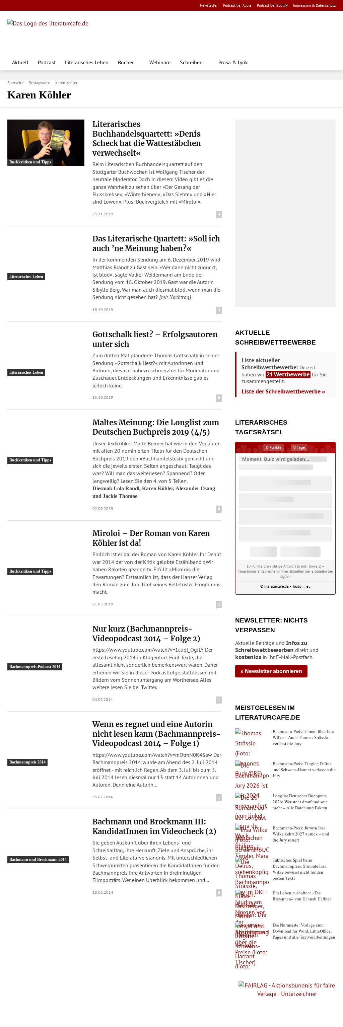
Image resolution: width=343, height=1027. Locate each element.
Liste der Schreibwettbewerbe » (283, 391)
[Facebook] (11, 5)
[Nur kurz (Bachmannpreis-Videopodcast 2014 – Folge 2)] (45, 647)
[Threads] (54, 5)
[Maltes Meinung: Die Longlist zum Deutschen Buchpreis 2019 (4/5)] (45, 441)
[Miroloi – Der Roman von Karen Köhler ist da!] (45, 552)
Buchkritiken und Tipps (30, 162)
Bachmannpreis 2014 (27, 762)
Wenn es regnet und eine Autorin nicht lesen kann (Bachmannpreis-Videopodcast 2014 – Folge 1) (156, 734)
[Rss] (85, 5)
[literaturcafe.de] (56, 34)
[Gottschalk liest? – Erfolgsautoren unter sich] (45, 353)
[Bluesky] (64, 5)
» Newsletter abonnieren (271, 671)
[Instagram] (22, 5)
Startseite (15, 82)
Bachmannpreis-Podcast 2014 (34, 666)
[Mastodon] (75, 5)
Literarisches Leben (26, 276)
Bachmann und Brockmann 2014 (38, 859)
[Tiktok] (43, 5)
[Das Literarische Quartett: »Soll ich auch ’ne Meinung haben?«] (45, 257)
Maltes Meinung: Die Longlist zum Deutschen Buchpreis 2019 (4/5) (155, 427)
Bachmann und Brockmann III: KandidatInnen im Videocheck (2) (154, 826)
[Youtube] (33, 5)
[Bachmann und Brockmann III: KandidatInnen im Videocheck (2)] (45, 840)
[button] (328, 62)
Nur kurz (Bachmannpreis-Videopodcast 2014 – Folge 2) (146, 633)
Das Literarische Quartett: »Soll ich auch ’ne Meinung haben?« (156, 243)
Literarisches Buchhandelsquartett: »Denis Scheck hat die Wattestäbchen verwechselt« (146, 139)
